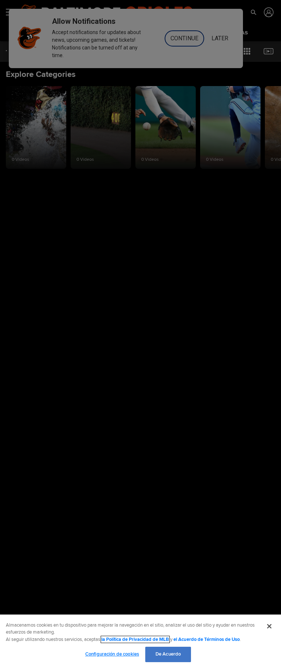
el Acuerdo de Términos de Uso (206, 639)
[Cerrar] (269, 626)
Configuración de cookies (112, 654)
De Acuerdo (168, 654)
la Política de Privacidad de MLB (135, 639)
